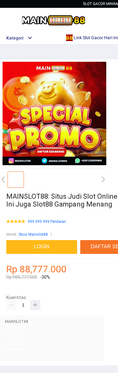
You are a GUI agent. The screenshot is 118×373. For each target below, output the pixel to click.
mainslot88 (15, 327)
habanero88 (15, 331)
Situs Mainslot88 (33, 234)
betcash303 (15, 336)
